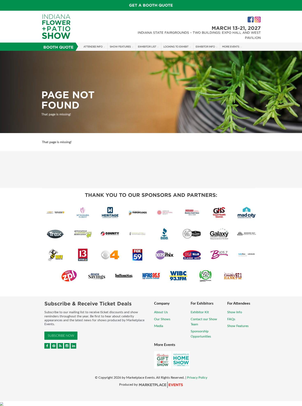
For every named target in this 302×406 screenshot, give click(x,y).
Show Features (120, 46)
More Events (230, 46)
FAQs (231, 319)
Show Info (234, 312)
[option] (151, 92)
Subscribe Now (61, 335)
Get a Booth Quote (151, 5)
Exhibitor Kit (200, 312)
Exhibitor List (147, 46)
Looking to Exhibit (175, 46)
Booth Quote (58, 47)
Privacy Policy (197, 377)
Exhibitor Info (205, 46)
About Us (161, 312)
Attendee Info (93, 46)
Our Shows (162, 319)
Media (158, 326)
